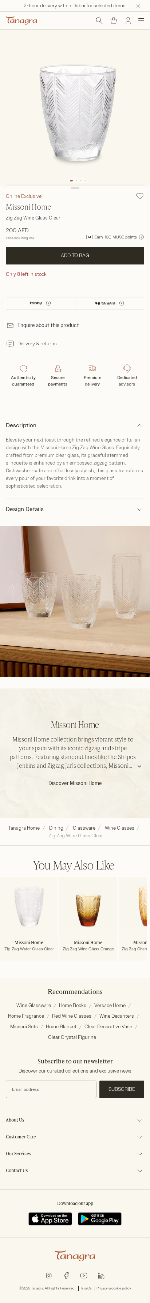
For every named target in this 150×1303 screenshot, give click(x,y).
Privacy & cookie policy (113, 1288)
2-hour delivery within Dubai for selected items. (75, 5)
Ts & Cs (86, 1288)
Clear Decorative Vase (108, 1026)
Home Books (72, 1005)
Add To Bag (75, 255)
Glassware (84, 828)
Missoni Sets (24, 1026)
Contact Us (17, 1171)
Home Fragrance (26, 1016)
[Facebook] (66, 1275)
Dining (56, 828)
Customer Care (21, 1137)
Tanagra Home (24, 828)
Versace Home (110, 1005)
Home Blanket (61, 1026)
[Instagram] (48, 1275)
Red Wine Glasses (71, 1016)
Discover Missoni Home (75, 783)
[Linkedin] (101, 1275)
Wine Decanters (116, 1016)
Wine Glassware (33, 1005)
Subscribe (121, 1089)
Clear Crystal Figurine (72, 1037)
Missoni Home (28, 207)
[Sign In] (128, 20)
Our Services (18, 1154)
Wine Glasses (119, 828)
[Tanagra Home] (21, 20)
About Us (15, 1120)
